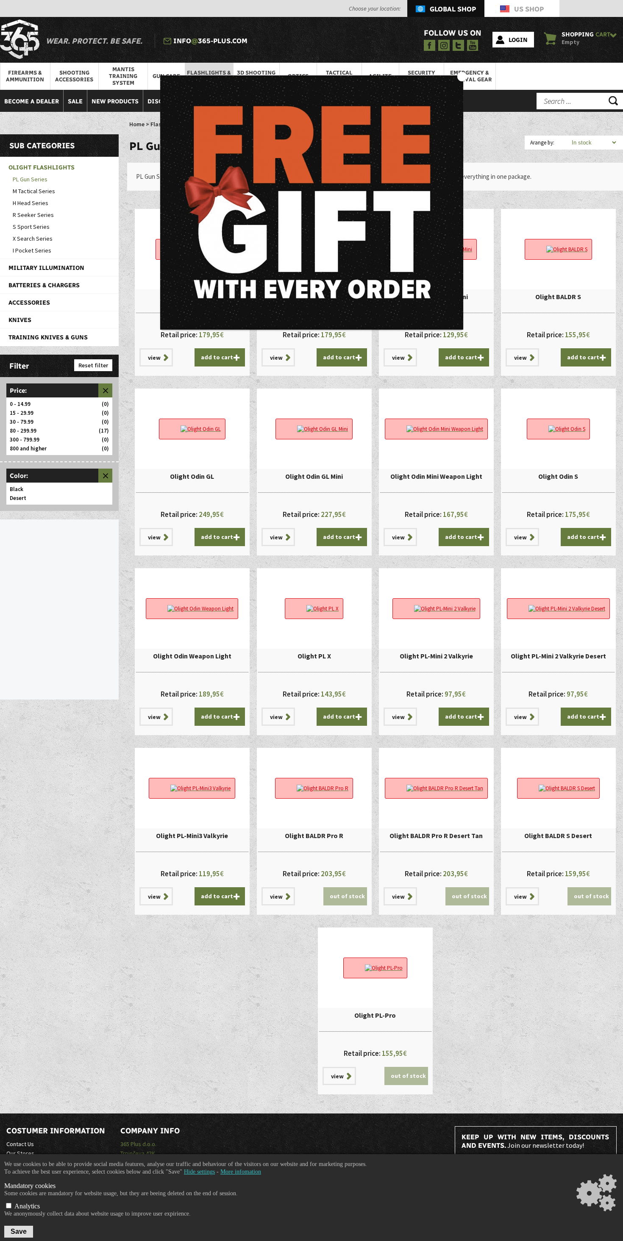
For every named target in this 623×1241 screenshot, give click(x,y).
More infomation (240, 1172)
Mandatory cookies (30, 1185)
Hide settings (199, 1172)
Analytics (26, 1206)
